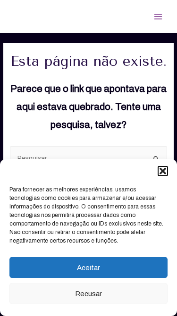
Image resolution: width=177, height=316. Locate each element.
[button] (163, 171)
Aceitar (88, 267)
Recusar (88, 294)
